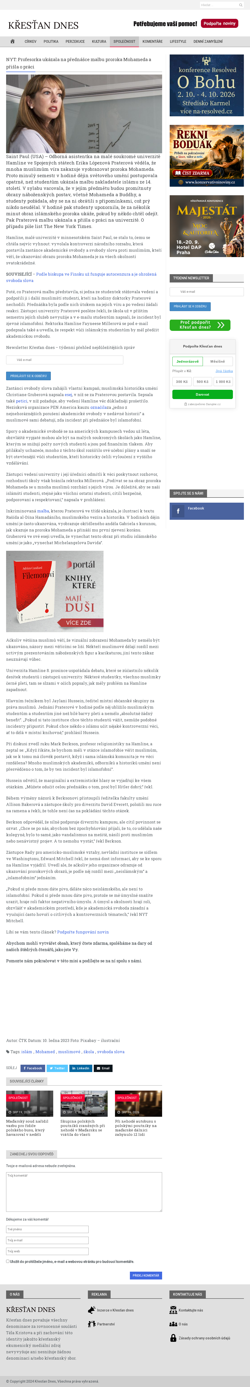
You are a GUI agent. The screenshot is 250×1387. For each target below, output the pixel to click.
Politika (51, 41)
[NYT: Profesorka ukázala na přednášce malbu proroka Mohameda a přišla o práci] (84, 114)
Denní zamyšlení (208, 41)
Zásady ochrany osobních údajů (204, 1338)
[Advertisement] (84, 1003)
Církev (30, 41)
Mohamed (45, 1051)
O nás (15, 1294)
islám (26, 1051)
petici (21, 400)
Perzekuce (75, 41)
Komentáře (153, 41)
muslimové (69, 1051)
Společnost (124, 41)
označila (98, 407)
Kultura (99, 41)
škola (88, 1051)
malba (43, 510)
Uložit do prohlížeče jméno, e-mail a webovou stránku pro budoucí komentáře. (72, 1262)
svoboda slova (111, 1051)
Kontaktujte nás (191, 1310)
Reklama (99, 1294)
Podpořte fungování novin (83, 931)
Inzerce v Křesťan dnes (115, 1310)
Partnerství (105, 1324)
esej (68, 394)
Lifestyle (178, 41)
